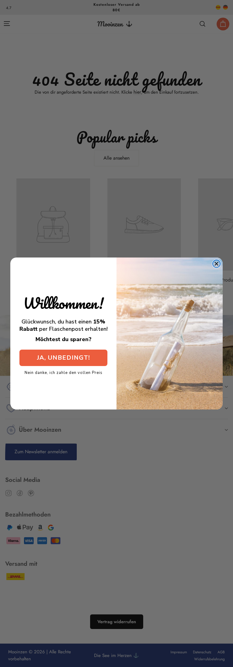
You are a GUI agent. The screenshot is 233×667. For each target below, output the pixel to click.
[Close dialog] (216, 264)
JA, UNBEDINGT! (63, 358)
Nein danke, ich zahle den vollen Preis (64, 372)
